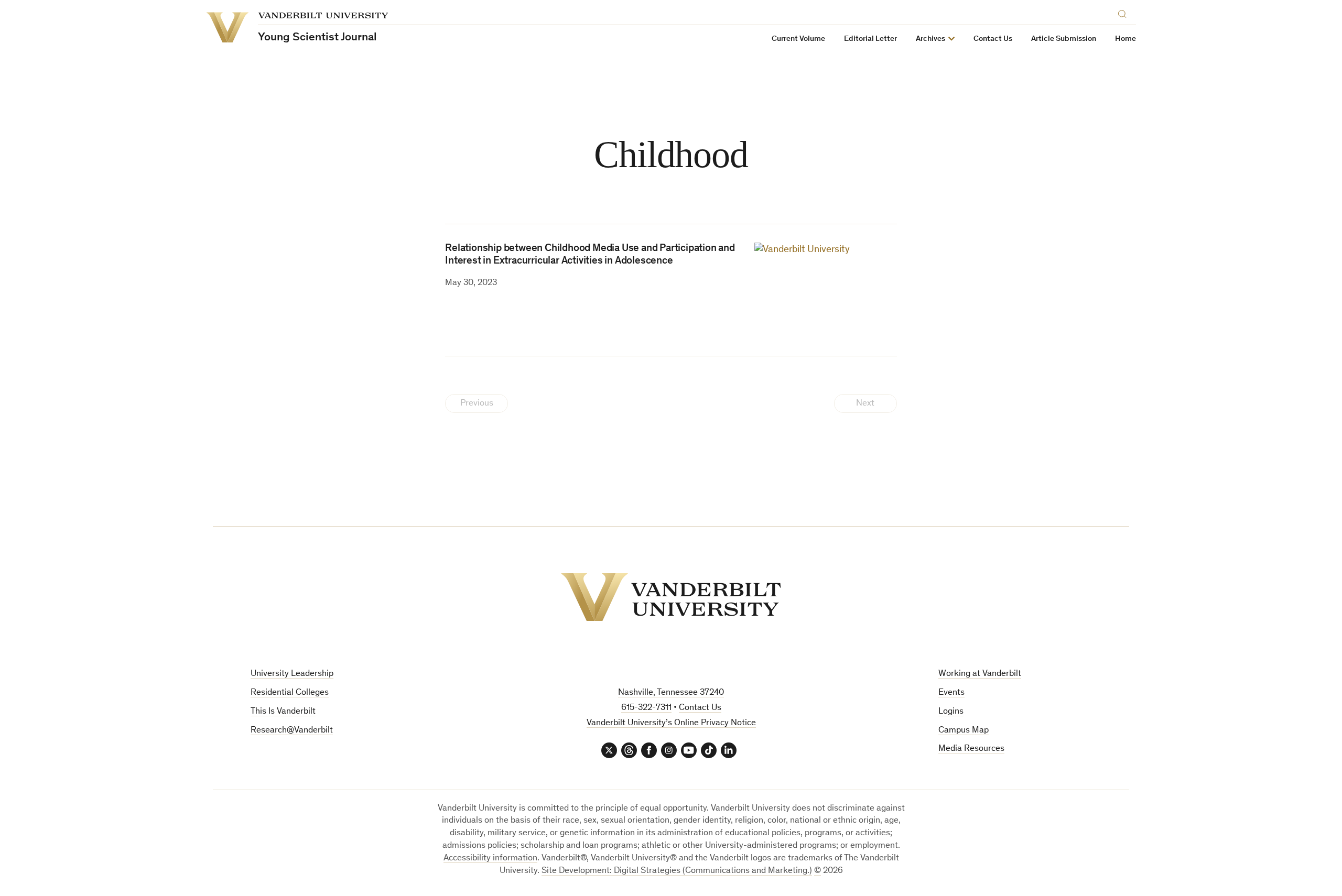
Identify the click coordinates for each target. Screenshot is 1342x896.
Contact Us (992, 39)
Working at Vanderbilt (979, 674)
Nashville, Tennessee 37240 (671, 693)
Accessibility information (490, 858)
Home (1125, 39)
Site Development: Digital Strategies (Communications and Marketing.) (677, 871)
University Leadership (292, 674)
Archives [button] (930, 39)
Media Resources (971, 749)
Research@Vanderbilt (292, 730)
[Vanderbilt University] (671, 597)
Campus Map (963, 730)
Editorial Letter (870, 39)
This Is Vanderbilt (283, 711)
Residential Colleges (290, 693)
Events (951, 693)
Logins (951, 711)
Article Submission (1063, 39)
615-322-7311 (646, 708)
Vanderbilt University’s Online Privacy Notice (671, 723)
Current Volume (798, 39)
